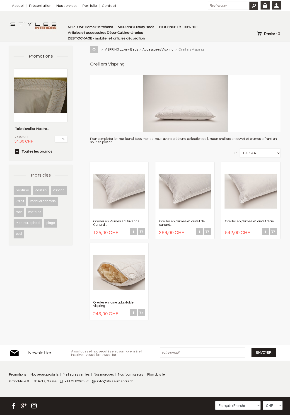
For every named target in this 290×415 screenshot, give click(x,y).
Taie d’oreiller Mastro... (32, 129)
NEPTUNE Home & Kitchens (90, 27)
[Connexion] (265, 5)
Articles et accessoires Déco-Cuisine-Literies (105, 32)
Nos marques (104, 374)
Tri (235, 153)
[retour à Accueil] (95, 49)
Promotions (41, 56)
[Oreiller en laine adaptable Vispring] (119, 297)
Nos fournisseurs (130, 374)
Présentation (40, 5)
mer (19, 212)
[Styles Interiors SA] (34, 26)
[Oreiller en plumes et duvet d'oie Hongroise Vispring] (251, 216)
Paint (20, 201)
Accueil (18, 5)
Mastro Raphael (28, 223)
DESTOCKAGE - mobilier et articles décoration (106, 38)
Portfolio (89, 5)
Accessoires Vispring (158, 49)
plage (50, 223)
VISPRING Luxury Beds (136, 27)
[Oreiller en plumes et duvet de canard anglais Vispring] (185, 216)
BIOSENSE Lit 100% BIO (178, 27)
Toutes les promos (37, 151)
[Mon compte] (276, 5)
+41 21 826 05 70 (77, 381)
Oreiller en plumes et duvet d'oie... (250, 221)
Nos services (66, 5)
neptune (22, 190)
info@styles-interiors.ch (115, 381)
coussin (41, 190)
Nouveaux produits (44, 374)
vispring (59, 190)
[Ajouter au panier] (141, 233)
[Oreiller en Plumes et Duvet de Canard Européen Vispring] (119, 216)
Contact (109, 5)
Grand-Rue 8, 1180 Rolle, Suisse (33, 381)
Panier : (272, 34)
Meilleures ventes (76, 374)
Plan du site (156, 374)
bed (19, 233)
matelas (34, 212)
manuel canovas (43, 201)
